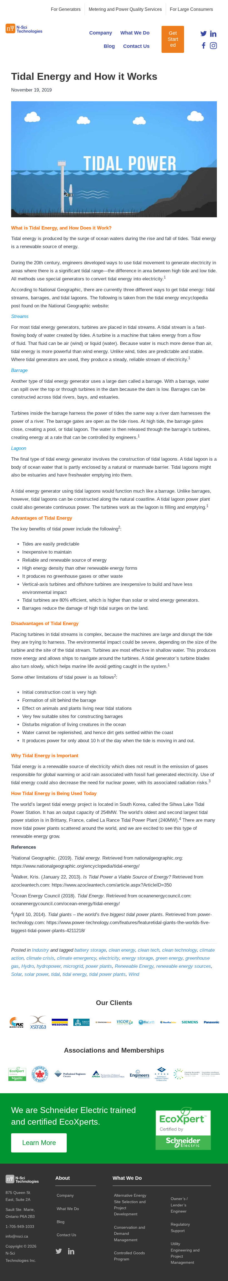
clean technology (179, 950)
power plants (99, 966)
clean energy (122, 950)
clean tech (148, 950)
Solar (16, 974)
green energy (169, 958)
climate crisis (40, 958)
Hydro (27, 966)
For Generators (66, 9)
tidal (55, 974)
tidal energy (74, 974)
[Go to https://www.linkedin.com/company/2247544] (213, 35)
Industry (40, 950)
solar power (36, 974)
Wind (133, 974)
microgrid (73, 966)
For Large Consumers (191, 9)
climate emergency (76, 958)
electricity (109, 958)
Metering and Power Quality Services (125, 9)
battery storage (90, 950)
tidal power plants (107, 974)
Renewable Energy (134, 966)
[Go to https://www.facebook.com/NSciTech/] (203, 46)
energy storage (137, 958)
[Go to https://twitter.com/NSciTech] (203, 35)
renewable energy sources (183, 966)
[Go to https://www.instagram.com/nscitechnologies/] (213, 46)
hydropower (49, 966)
